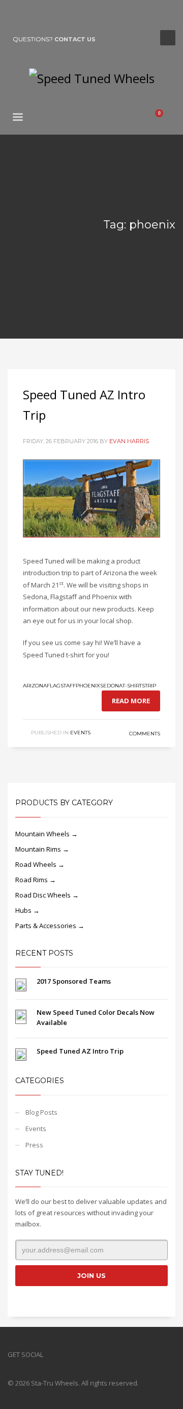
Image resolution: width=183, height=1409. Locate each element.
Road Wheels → (40, 864)
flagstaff (61, 685)
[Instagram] (45, 15)
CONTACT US (75, 39)
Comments (144, 733)
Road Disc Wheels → (47, 895)
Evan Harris (129, 441)
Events (80, 732)
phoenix (88, 685)
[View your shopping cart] (163, 118)
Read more (131, 700)
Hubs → (27, 910)
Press (34, 1144)
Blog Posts (41, 1112)
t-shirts (134, 685)
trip (150, 685)
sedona (111, 685)
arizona (35, 685)
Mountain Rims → (42, 849)
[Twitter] (30, 15)
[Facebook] (15, 15)
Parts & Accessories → (49, 925)
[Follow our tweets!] (66, 1354)
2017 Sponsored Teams (74, 981)
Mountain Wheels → (46, 833)
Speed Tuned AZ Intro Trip (80, 1051)
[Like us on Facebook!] (50, 1354)
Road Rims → (35, 879)
